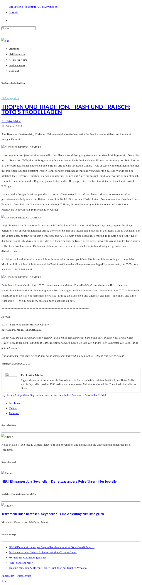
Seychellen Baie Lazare (43, 395)
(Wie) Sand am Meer (21, 562)
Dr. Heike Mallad (11, 121)
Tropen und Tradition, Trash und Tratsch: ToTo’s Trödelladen (65, 109)
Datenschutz (24, 575)
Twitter (13, 408)
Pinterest (14, 413)
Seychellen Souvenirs (71, 395)
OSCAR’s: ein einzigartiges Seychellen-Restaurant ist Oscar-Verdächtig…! (51, 547)
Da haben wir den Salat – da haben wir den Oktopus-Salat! (43, 552)
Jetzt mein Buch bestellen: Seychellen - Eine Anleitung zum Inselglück (52, 514)
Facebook (14, 403)
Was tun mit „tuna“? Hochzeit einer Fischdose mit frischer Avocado (48, 567)
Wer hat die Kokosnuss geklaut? (27, 557)
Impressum (7, 575)
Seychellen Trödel (95, 395)
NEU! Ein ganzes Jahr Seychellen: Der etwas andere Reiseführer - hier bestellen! (60, 481)
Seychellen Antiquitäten (15, 395)
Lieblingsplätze (10, 98)
